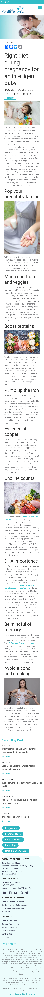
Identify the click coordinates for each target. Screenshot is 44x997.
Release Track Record (10, 924)
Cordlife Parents (7, 2)
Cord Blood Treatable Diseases (14, 908)
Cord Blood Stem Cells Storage (14, 902)
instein (11, 98)
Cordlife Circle (7, 934)
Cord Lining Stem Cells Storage (14, 905)
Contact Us (6, 937)
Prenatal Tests (13, 833)
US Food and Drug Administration (21, 643)
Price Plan (6, 912)
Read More (6, 756)
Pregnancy (11, 828)
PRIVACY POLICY (9, 944)
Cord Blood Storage (16, 851)
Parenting (10, 845)
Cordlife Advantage (9, 921)
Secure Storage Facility (11, 927)
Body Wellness (13, 839)
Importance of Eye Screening (15, 817)
